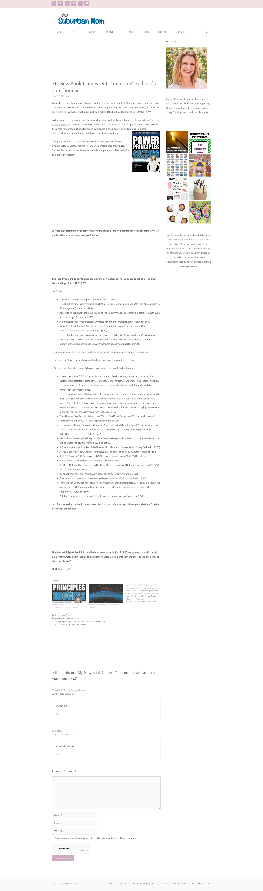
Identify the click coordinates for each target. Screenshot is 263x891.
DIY (73, 31)
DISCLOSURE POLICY (201, 883)
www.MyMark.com (119, 478)
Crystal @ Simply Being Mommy (69, 690)
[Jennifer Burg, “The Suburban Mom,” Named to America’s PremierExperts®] (143, 593)
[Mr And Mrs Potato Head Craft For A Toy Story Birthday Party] (200, 166)
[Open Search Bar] (206, 32)
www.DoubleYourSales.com (74, 330)
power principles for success (68, 618)
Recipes (92, 31)
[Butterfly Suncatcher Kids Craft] (200, 213)
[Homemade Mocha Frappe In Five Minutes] (200, 189)
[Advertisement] (161, 18)
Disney (130, 31)
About (146, 31)
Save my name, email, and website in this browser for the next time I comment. (96, 838)
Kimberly (57, 730)
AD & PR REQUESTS (146, 883)
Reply (59, 714)
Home (58, 31)
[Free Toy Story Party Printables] (200, 142)
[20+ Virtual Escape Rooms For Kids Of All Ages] (177, 142)
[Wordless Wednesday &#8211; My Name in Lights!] (106, 593)
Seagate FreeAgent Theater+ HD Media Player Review (80, 621)
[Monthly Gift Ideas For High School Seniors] (177, 189)
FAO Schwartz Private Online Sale (70, 624)
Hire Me (162, 31)
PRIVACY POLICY (181, 883)
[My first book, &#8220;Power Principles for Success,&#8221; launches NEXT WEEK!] (69, 593)
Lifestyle (109, 31)
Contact (180, 31)
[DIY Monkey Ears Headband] (177, 213)
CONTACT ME (164, 883)
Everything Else (62, 615)
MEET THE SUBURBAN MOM (121, 883)
